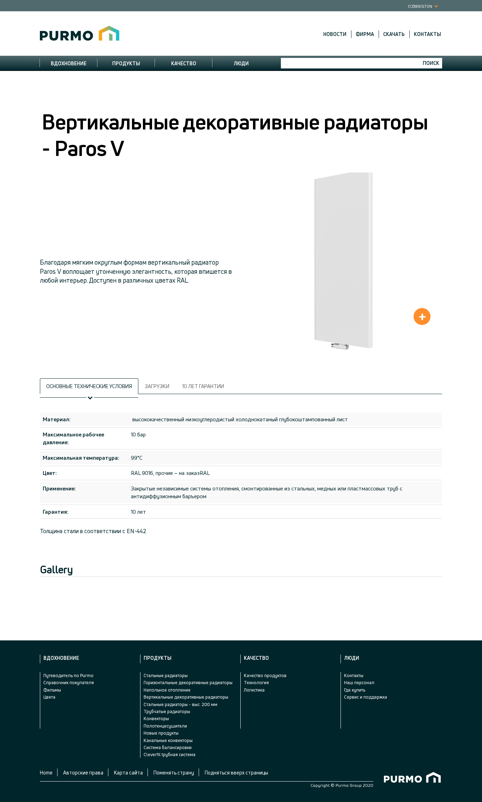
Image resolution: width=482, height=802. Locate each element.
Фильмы (52, 690)
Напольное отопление (167, 690)
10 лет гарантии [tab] (203, 386)
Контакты (427, 34)
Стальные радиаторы (166, 675)
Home (46, 772)
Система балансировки (168, 747)
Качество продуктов (265, 675)
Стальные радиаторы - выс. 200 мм (180, 704)
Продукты (126, 63)
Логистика (254, 690)
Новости (335, 34)
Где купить (354, 690)
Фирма (365, 34)
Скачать (394, 34)
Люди (241, 63)
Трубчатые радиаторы (167, 711)
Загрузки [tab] (157, 386)
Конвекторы (156, 718)
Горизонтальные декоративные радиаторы (188, 682)
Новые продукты (161, 733)
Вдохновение (68, 63)
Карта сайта (128, 772)
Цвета (49, 697)
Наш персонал (359, 682)
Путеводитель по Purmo (68, 675)
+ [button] (422, 316)
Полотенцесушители (165, 726)
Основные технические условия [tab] (89, 386)
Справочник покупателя (68, 682)
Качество (183, 63)
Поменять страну (173, 772)
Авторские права (83, 772)
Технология (256, 682)
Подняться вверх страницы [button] (236, 772)
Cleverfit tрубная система (169, 754)
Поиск (431, 63)
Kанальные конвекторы (168, 740)
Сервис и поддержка (365, 697)
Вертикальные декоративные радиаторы (186, 697)
